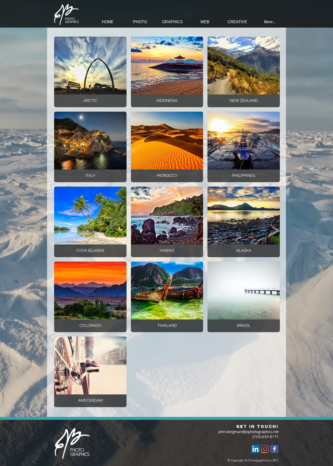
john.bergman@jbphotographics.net (248, 431)
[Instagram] (265, 449)
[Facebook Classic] (274, 449)
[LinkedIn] (255, 449)
